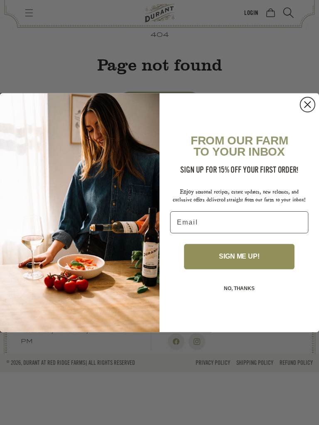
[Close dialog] (307, 104)
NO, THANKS (239, 288)
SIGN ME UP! (239, 256)
